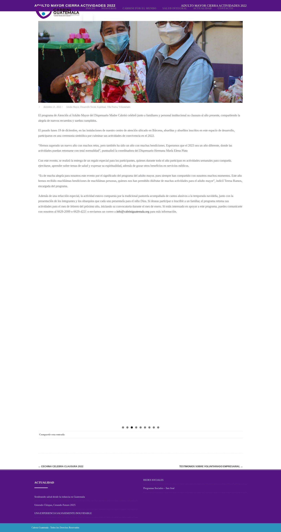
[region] (140, 321)
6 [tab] (145, 427)
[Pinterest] (216, 434)
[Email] (239, 434)
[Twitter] (208, 434)
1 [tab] (123, 427)
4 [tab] (136, 427)
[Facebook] (201, 434)
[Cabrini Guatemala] (57, 23)
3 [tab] (132, 427)
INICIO (90, 8)
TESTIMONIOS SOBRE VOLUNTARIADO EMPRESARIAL (211, 466)
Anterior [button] (43, 320)
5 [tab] (141, 427)
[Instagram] (240, 527)
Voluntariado (124, 107)
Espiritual (101, 107)
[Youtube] (246, 527)
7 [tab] (149, 427)
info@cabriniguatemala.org (132, 211)
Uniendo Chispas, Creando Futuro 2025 (55, 505)
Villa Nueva (112, 107)
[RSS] (231, 434)
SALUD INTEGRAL (174, 8)
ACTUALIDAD (202, 8)
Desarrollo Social (88, 107)
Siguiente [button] (238, 320)
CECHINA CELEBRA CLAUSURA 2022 (60, 466)
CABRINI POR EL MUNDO (139, 8)
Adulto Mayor (72, 107)
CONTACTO (225, 8)
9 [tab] (158, 427)
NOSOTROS (108, 8)
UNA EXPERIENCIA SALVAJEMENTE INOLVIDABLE (63, 513)
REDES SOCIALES (153, 480)
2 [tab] (127, 427)
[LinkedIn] (223, 434)
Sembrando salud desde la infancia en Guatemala (59, 496)
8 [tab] (154, 427)
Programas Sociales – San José (159, 488)
